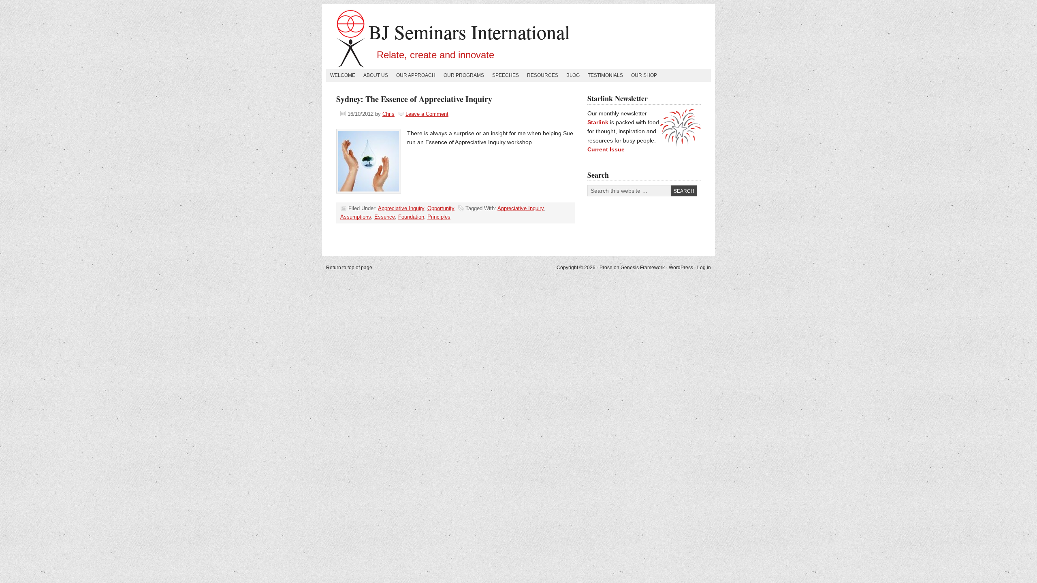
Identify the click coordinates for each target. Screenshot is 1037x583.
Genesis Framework (643, 267)
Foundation (411, 217)
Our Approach (415, 75)
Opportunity (440, 208)
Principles (438, 217)
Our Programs (464, 75)
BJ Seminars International (469, 32)
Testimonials (605, 75)
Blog (573, 75)
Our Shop (644, 75)
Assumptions (355, 217)
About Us (375, 75)
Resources (542, 75)
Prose (606, 267)
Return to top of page (349, 267)
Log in (704, 267)
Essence (384, 217)
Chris (388, 114)
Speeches (505, 75)
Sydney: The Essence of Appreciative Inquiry (414, 99)
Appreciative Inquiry (401, 208)
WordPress (681, 267)
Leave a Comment (426, 114)
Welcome (342, 75)
